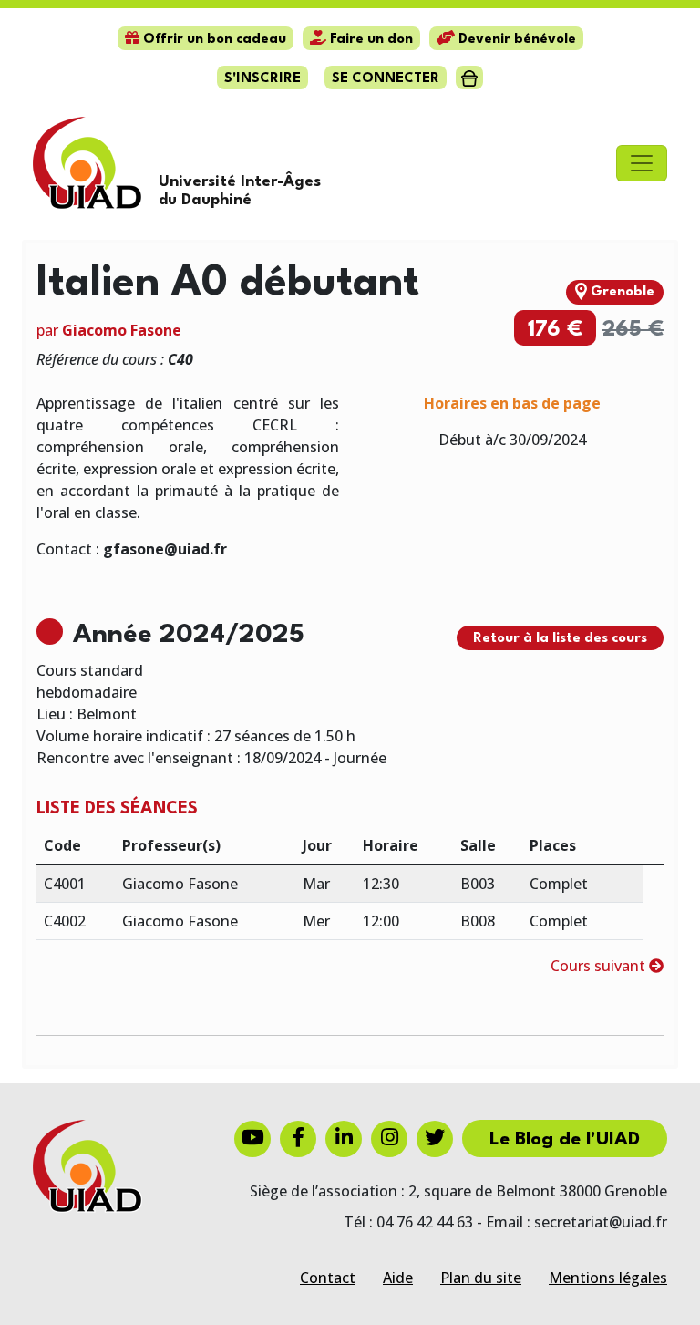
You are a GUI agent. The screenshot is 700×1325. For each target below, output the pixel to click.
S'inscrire (262, 79)
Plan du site (480, 1278)
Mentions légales (608, 1278)
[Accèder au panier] (469, 77)
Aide (398, 1278)
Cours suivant (600, 966)
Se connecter (385, 79)
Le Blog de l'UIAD (564, 1140)
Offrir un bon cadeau (212, 40)
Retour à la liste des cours (560, 639)
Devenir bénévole (515, 40)
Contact (327, 1278)
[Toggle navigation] (641, 163)
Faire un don (369, 40)
